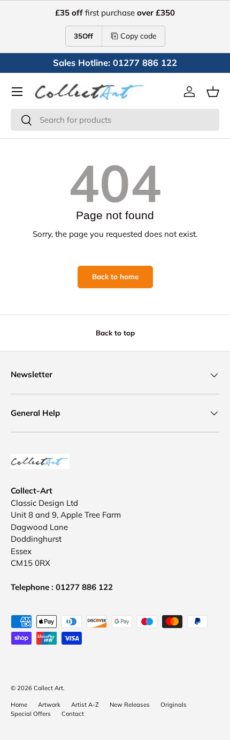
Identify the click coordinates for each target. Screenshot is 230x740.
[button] (213, 91)
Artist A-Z (85, 704)
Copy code (138, 36)
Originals (173, 704)
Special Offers (31, 713)
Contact (73, 713)
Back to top (115, 332)
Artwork (49, 704)
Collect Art (48, 688)
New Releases (130, 704)
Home (19, 704)
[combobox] (115, 120)
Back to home (115, 276)
